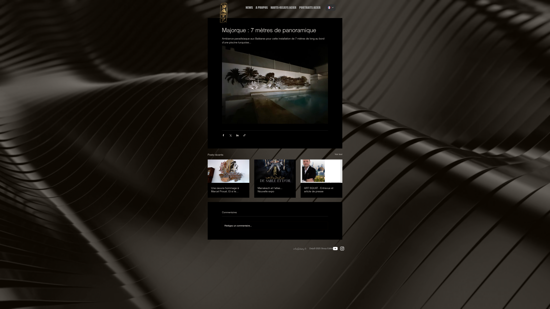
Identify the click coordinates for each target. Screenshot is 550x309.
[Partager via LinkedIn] (237, 135)
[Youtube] (335, 248)
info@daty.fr (300, 249)
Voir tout (338, 154)
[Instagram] (342, 248)
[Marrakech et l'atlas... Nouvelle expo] (275, 171)
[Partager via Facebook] (223, 135)
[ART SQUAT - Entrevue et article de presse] (321, 171)
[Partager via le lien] (244, 135)
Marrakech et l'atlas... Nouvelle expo (270, 189)
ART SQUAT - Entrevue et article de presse (318, 189)
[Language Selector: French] (331, 7)
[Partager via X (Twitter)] (230, 135)
